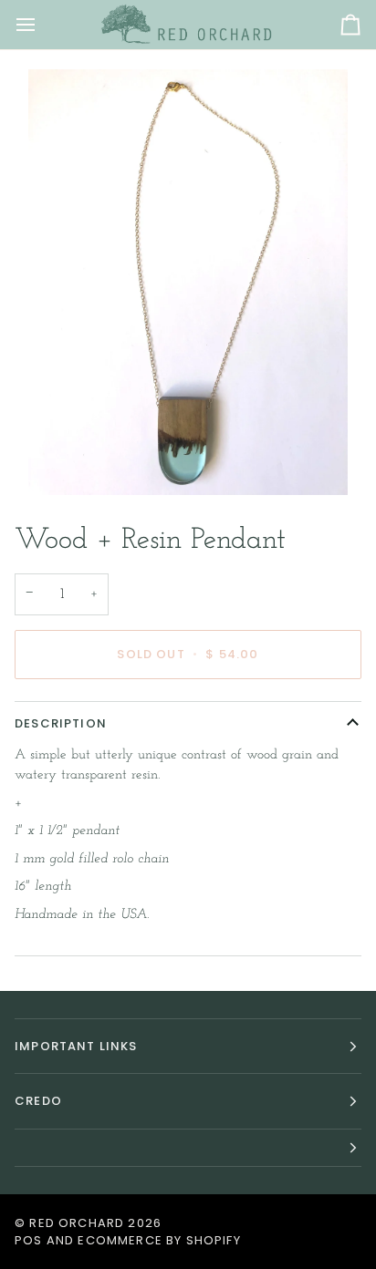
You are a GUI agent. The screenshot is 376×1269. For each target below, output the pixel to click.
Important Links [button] (76, 1046)
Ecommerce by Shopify (159, 1240)
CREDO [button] (38, 1100)
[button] (188, 1148)
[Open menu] (42, 24)
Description (61, 723)
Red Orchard (76, 1223)
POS (29, 1240)
